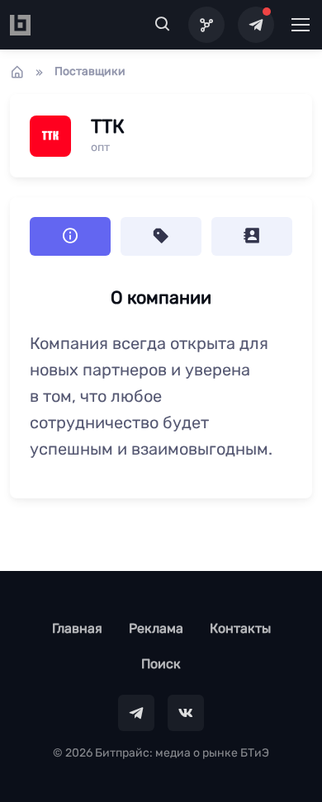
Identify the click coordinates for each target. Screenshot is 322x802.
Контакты (240, 628)
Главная (77, 628)
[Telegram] (256, 25)
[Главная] (17, 71)
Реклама (156, 628)
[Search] (163, 24)
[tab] (161, 236)
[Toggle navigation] (299, 25)
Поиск (161, 664)
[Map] (206, 25)
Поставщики (89, 71)
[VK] (186, 713)
